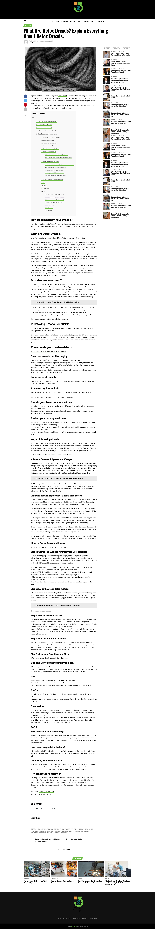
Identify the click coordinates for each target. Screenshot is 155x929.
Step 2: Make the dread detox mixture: (57, 167)
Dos (44, 182)
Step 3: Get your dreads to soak (55, 170)
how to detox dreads (86, 829)
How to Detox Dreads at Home (51, 161)
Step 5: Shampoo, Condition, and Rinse (57, 175)
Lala (32, 43)
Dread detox (89, 828)
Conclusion (46, 188)
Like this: (50, 207)
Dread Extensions (45, 794)
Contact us (101, 21)
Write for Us (93, 918)
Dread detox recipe (37, 829)
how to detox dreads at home (41, 831)
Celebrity (86, 21)
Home (52, 21)
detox (44, 828)
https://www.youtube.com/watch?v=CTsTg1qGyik (48, 351)
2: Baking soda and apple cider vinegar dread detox (60, 157)
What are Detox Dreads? (45, 125)
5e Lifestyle (64, 21)
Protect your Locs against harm (51, 149)
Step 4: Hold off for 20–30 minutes (56, 173)
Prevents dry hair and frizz (50, 143)
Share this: (51, 205)
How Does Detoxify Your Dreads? (47, 122)
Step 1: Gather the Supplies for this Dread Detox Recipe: (61, 165)
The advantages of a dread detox (47, 134)
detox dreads (62, 96)
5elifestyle (74, 926)
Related (50, 210)
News (57, 21)
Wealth (93, 21)
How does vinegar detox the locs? (56, 197)
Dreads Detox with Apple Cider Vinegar (66, 829)
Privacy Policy (76, 918)
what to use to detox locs (59, 832)
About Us (85, 918)
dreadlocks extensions (60, 319)
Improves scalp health (48, 140)
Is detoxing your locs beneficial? (56, 199)
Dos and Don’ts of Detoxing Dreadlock (53, 179)
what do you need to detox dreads (79, 831)
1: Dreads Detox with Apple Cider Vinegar (58, 155)
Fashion (72, 21)
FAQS (45, 191)
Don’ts (45, 185)
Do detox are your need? (45, 128)
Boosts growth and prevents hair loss (52, 146)
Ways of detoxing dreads (49, 151)
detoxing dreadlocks (66, 828)
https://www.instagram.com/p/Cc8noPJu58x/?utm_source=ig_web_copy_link (58, 238)
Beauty (79, 21)
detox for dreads (52, 828)
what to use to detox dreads (40, 832)
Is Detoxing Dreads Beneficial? (47, 131)
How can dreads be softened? (55, 202)
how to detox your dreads (59, 831)
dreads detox (49, 829)
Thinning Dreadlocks (46, 792)
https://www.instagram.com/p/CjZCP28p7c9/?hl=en (49, 547)
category (78, 785)
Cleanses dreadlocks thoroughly (51, 137)
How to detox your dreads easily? (56, 194)
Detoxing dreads (79, 828)
